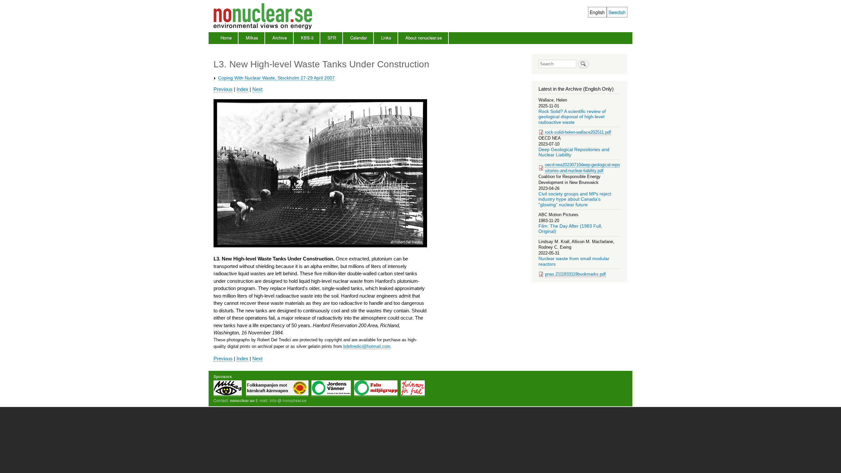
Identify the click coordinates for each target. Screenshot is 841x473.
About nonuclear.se (423, 37)
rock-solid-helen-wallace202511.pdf (578, 132)
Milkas (252, 37)
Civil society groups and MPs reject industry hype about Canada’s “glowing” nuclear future (574, 199)
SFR (332, 37)
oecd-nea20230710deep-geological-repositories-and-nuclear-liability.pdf (582, 167)
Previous (223, 89)
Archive (279, 37)
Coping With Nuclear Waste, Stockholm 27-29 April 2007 (276, 77)
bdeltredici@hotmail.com (366, 346)
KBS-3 (307, 37)
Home (226, 37)
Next (257, 89)
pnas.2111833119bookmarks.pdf (575, 274)
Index (242, 89)
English (597, 12)
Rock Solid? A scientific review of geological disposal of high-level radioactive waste (572, 117)
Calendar (358, 37)
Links (386, 37)
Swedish (617, 12)
